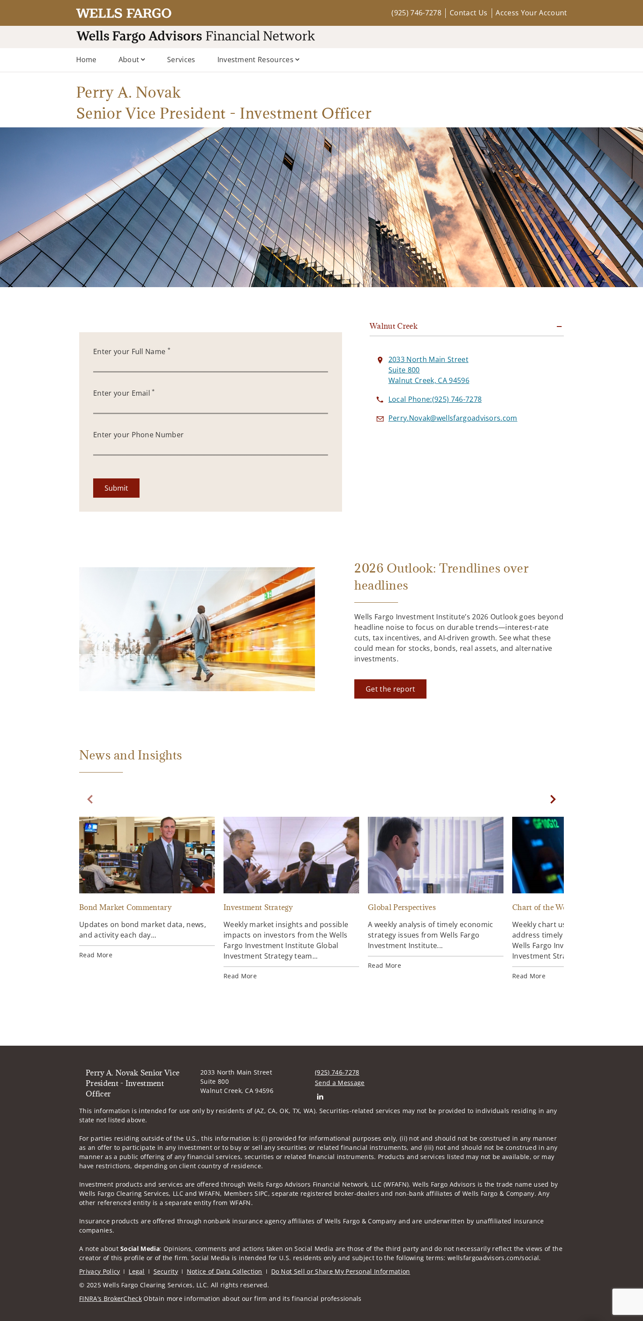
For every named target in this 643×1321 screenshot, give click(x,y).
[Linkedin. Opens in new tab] (320, 1097)
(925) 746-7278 (416, 13)
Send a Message (339, 1083)
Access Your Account (531, 13)
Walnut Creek (394, 326)
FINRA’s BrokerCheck (110, 1298)
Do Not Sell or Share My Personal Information (340, 1271)
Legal (137, 1271)
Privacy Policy (99, 1271)
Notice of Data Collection (224, 1271)
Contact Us (468, 13)
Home (86, 59)
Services (181, 59)
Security (166, 1271)
